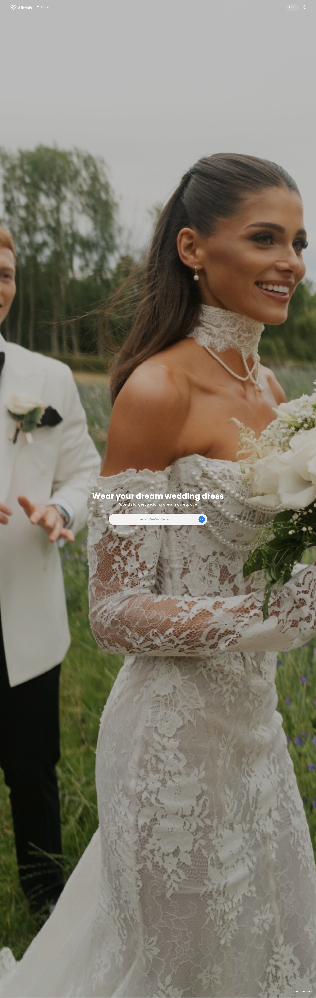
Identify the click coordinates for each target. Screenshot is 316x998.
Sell (293, 7)
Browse (44, 7)
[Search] (201, 519)
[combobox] (158, 519)
